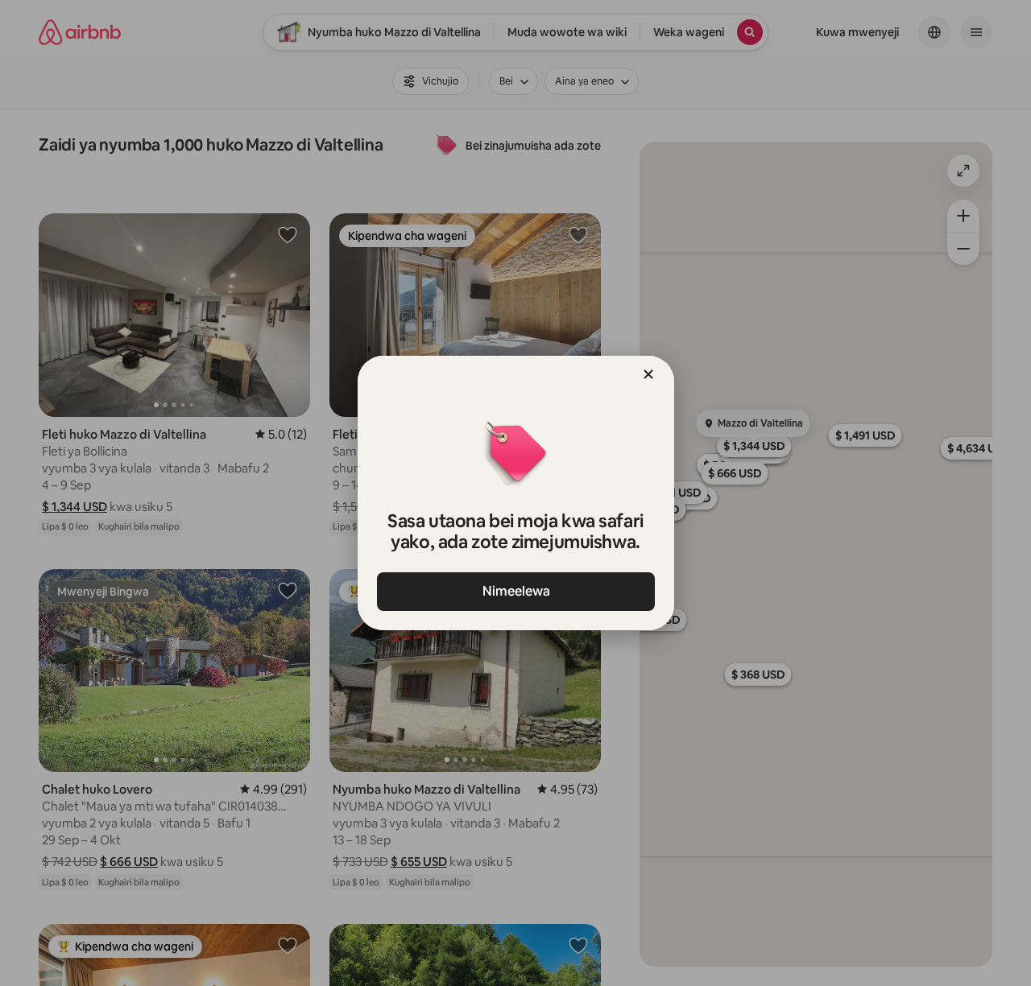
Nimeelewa (515, 591)
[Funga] (648, 374)
